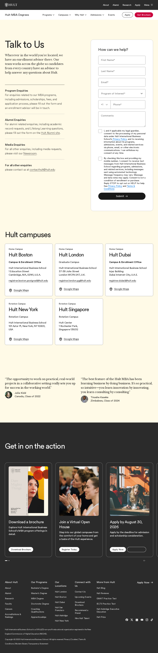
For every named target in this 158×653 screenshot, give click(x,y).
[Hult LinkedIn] (136, 620)
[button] (21, 549)
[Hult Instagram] (146, 620)
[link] (17, 15)
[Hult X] (131, 620)
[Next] (150, 560)
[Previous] (144, 560)
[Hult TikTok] (151, 620)
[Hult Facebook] (126, 620)
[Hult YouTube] (141, 620)
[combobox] (122, 93)
